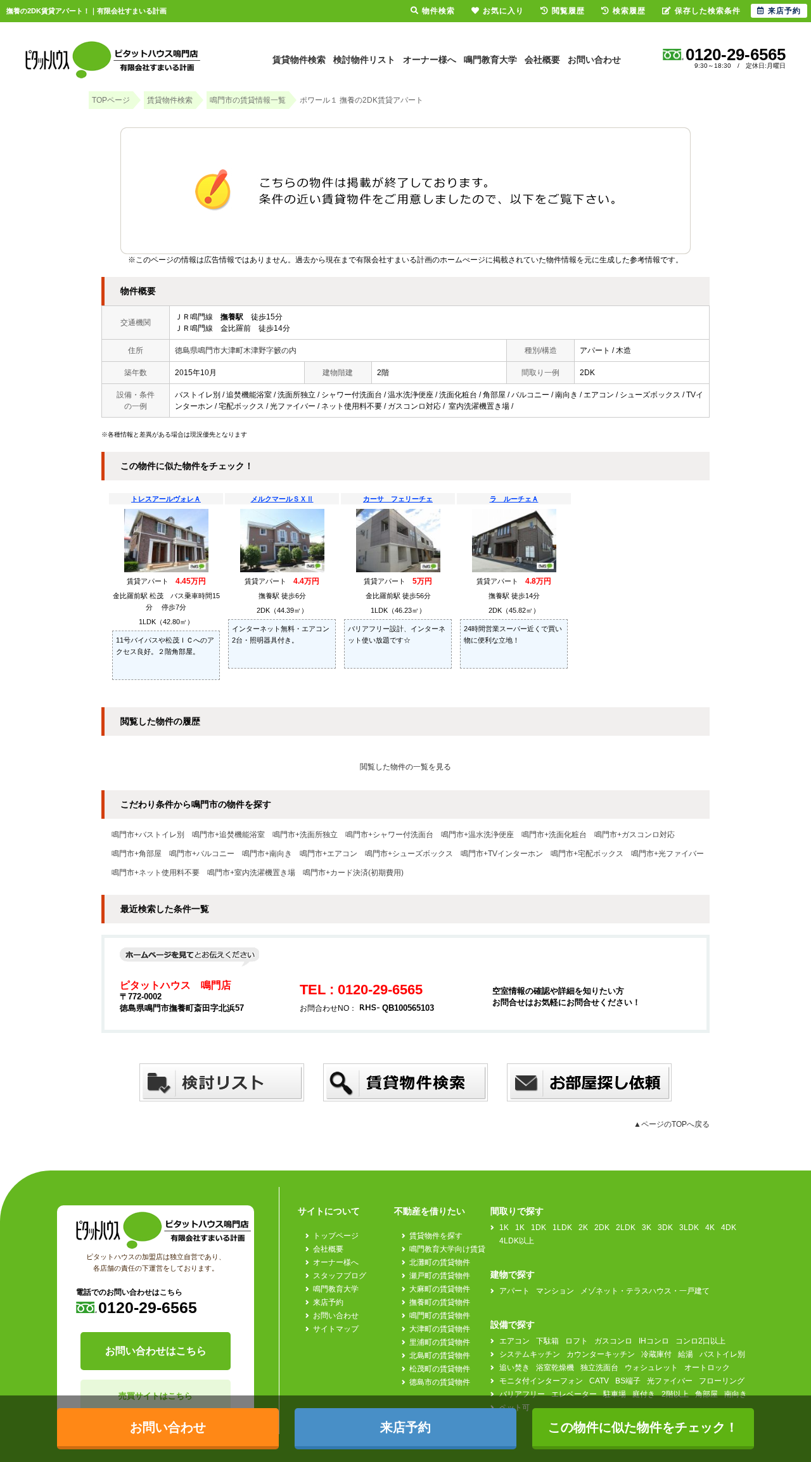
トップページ (336, 1235)
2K (583, 1227)
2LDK (625, 1227)
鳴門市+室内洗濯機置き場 (251, 872)
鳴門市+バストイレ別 (148, 834)
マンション (555, 1290)
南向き (735, 1394)
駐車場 (614, 1394)
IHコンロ (654, 1341)
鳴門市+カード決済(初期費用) (353, 872)
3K (646, 1227)
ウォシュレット (651, 1367)
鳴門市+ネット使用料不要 (156, 872)
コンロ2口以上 (700, 1341)
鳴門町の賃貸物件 (439, 1315)
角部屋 (706, 1394)
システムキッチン (529, 1354)
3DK (665, 1227)
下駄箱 (547, 1341)
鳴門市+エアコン (328, 853)
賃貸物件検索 (299, 60)
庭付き (643, 1394)
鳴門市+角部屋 (137, 853)
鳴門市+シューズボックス (409, 853)
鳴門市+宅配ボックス (587, 853)
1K (504, 1227)
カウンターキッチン (600, 1354)
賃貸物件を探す (436, 1235)
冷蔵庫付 (656, 1354)
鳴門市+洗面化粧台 (554, 834)
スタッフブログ (339, 1275)
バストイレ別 (722, 1354)
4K (710, 1227)
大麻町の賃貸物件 (439, 1289)
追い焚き (514, 1367)
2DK (602, 1227)
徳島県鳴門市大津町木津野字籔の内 (236, 350)
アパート (514, 1290)
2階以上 (675, 1394)
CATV (599, 1380)
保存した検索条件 (708, 10)
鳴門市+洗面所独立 (305, 834)
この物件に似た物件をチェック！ (643, 1427)
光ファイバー (670, 1380)
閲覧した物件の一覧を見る (405, 766)
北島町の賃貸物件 (439, 1355)
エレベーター (574, 1394)
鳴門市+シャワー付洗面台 (389, 834)
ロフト (576, 1341)
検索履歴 (629, 10)
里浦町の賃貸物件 (439, 1342)
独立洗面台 (599, 1367)
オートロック (707, 1367)
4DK (728, 1227)
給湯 (685, 1354)
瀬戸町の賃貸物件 (439, 1275)
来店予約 (328, 1302)
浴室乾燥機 (555, 1367)
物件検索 (438, 10)
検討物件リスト (364, 60)
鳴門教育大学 (490, 60)
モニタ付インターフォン (541, 1380)
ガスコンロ (613, 1341)
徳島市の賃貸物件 (439, 1382)
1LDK (562, 1227)
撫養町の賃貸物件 (439, 1302)
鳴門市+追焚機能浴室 (228, 834)
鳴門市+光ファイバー (667, 853)
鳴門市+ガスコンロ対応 (634, 834)
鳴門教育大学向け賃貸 (447, 1249)
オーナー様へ (429, 60)
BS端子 (628, 1380)
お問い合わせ (594, 60)
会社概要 (542, 60)
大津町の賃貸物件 (439, 1328)
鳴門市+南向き (267, 853)
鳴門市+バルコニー (201, 853)
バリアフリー (522, 1394)
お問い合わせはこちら (156, 1350)
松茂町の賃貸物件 (439, 1368)
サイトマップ (336, 1328)
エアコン (514, 1341)
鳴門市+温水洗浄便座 (477, 834)
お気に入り (503, 10)
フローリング (721, 1380)
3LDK (689, 1227)
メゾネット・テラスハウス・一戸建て (645, 1290)
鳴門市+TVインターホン (502, 853)
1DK (538, 1227)
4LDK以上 (516, 1240)
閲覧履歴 (568, 10)
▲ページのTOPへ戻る (672, 1124)
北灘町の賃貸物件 (439, 1262)
